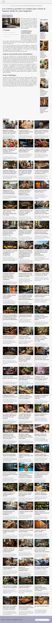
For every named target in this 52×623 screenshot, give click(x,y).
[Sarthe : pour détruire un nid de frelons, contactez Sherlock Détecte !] (42, 124)
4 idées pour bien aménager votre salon (25, 337)
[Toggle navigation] (3, 1)
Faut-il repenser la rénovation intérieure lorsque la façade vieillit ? (44, 110)
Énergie (3, 619)
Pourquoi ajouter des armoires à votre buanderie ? (9, 513)
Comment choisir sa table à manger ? (26, 512)
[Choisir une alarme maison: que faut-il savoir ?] (10, 370)
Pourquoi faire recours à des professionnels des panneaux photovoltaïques (41, 253)
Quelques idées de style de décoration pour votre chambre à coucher (26, 275)
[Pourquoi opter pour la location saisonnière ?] (10, 330)
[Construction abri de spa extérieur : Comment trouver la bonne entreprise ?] (26, 204)
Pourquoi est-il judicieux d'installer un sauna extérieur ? (41, 397)
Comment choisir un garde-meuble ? (40, 530)
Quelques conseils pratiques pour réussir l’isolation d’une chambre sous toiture (26, 436)
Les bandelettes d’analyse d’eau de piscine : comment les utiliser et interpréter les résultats (26, 475)
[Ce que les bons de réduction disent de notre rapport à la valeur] (26, 124)
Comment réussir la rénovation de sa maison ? (10, 396)
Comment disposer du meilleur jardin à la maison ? (9, 494)
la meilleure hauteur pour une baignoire (28, 50)
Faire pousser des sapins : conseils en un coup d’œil (10, 586)
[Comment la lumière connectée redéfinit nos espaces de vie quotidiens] (44, 45)
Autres (7, 5)
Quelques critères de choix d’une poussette (41, 434)
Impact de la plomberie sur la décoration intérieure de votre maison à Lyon (9, 233)
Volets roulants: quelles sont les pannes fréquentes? (9, 296)
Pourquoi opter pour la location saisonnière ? (9, 337)
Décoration (8, 619)
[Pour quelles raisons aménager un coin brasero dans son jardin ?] (26, 370)
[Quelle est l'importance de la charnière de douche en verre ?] (10, 466)
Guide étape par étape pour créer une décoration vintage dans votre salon (9, 213)
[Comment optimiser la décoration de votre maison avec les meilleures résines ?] (26, 184)
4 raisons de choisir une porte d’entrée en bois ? (25, 315)
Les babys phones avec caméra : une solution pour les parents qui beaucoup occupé (25, 416)
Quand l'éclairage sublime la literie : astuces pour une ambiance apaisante (44, 92)
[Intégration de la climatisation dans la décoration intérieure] (10, 184)
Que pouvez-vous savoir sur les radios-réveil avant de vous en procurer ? (42, 359)
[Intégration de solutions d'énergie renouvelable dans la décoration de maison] (26, 224)
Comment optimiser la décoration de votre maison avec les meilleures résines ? (25, 192)
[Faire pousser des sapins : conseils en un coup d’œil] (10, 580)
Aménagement (15, 619)
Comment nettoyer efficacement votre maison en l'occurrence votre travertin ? (9, 436)
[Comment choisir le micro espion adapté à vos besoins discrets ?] (26, 143)
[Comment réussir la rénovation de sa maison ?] (10, 389)
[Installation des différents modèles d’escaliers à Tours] (10, 524)
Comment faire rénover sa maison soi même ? (42, 295)
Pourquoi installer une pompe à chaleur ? (41, 414)
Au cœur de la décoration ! (42, 606)
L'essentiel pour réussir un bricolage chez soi (9, 357)
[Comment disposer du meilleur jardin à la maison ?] (10, 487)
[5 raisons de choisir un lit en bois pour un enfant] (42, 267)
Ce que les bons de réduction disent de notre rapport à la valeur (26, 132)
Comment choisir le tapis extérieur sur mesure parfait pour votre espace (42, 212)
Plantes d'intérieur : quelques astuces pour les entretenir (42, 513)
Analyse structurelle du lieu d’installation (11, 34)
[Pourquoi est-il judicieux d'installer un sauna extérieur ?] (42, 389)
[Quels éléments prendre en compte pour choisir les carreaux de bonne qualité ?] (26, 164)
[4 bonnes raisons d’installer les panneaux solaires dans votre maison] (42, 309)
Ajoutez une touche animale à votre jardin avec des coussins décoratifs (41, 339)
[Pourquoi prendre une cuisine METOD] (10, 561)
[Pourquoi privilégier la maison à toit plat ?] (26, 580)
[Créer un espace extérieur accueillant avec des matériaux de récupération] (10, 244)
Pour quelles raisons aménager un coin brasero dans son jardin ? (26, 378)
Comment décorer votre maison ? (25, 549)
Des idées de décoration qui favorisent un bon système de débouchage (41, 232)
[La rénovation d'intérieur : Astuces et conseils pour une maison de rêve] (42, 164)
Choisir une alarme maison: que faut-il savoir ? (10, 378)
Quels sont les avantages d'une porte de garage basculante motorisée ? (10, 607)
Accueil (3, 5)
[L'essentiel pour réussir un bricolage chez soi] (10, 350)
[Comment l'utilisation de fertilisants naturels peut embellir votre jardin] (42, 143)
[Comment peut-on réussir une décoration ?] (26, 524)
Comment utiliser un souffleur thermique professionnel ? (8, 550)
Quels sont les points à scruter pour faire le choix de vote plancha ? (26, 607)
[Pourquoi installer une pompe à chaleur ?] (42, 408)
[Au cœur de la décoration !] (42, 600)
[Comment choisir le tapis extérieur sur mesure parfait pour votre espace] (42, 204)
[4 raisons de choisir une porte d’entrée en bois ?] (26, 309)
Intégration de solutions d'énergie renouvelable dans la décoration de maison (25, 233)
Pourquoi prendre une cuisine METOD (9, 568)
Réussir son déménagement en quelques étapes (24, 569)
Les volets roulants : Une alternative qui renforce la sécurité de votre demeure (10, 416)
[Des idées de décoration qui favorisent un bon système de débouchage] (42, 224)
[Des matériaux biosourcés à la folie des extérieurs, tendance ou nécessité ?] (44, 64)
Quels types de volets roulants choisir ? (40, 191)
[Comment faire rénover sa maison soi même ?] (42, 289)
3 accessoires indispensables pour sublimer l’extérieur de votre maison (41, 588)
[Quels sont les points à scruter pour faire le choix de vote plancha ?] (26, 600)
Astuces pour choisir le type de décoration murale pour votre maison (42, 550)
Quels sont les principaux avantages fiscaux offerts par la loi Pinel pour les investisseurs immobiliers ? (10, 318)
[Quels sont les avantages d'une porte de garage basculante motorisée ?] (10, 600)
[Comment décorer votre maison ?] (26, 542)
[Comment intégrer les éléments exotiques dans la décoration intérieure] (10, 164)
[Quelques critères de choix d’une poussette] (42, 428)
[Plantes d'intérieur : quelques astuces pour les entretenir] (42, 505)
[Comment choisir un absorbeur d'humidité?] (42, 487)
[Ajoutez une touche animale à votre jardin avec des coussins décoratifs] (42, 330)
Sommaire (7, 30)
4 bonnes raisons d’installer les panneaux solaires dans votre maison (41, 317)
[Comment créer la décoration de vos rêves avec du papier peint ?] (42, 370)
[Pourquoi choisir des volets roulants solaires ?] (42, 448)
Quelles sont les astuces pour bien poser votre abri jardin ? (25, 494)
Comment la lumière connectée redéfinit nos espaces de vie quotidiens (43, 54)
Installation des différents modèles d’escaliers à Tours (10, 531)
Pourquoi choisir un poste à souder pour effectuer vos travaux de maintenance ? (42, 475)
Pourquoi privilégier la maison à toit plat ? (25, 586)
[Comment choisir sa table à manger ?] (26, 505)
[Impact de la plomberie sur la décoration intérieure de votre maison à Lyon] (10, 224)
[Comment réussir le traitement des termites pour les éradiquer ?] (26, 389)
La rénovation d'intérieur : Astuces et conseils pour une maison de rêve (42, 172)
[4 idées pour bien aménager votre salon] (26, 330)
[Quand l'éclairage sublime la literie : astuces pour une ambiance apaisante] (44, 83)
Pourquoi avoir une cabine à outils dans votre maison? (26, 455)
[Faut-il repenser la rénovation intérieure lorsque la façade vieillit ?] (44, 101)
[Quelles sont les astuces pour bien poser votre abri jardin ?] (26, 487)
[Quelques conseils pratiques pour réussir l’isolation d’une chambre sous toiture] (26, 428)
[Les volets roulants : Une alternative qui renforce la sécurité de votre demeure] (10, 408)
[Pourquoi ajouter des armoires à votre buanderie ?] (10, 505)
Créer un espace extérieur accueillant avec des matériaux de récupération (10, 253)
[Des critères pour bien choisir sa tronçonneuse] (10, 448)
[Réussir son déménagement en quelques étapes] (26, 561)
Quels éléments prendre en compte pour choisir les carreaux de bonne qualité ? (25, 172)
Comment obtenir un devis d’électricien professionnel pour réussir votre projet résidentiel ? (9, 276)
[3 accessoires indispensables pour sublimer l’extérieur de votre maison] (42, 580)
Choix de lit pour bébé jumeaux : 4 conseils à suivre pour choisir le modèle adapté (25, 359)
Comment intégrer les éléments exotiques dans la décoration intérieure (10, 172)
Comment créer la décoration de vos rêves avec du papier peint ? (41, 378)
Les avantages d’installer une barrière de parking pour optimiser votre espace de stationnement (26, 297)
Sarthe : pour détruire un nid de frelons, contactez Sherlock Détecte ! (41, 132)
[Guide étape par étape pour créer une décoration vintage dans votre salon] (10, 204)
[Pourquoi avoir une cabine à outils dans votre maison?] (26, 448)
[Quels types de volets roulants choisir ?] (42, 184)
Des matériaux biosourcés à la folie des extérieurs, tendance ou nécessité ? (43, 73)
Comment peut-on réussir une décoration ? (26, 530)
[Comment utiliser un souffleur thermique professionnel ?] (10, 542)
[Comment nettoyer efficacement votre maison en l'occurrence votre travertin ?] (10, 428)
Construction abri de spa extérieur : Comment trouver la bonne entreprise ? (26, 212)
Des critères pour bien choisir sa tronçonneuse (9, 454)
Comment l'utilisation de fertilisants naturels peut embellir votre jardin (42, 150)
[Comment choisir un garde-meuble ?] (42, 524)
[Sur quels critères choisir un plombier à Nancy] (42, 561)
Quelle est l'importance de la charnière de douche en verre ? (10, 474)
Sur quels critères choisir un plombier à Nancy (41, 568)
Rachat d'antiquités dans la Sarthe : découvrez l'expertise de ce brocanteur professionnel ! (10, 151)
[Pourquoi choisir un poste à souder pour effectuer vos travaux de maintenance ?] (42, 466)
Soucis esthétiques (7, 36)
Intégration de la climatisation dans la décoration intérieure (9, 192)
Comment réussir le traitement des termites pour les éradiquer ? (25, 397)
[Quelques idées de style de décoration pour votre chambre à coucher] (26, 267)
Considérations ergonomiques (9, 32)
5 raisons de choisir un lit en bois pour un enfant (42, 274)
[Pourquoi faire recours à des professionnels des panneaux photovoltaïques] (42, 244)
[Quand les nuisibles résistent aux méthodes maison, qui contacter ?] (44, 26)
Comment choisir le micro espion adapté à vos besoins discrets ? (26, 150)
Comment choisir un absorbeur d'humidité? (41, 493)
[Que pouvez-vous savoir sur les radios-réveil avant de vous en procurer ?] (42, 350)
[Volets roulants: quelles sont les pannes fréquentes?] (10, 289)
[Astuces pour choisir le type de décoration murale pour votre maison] (42, 542)
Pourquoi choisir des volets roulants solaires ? (41, 454)
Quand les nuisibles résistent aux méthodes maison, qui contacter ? (43, 35)
